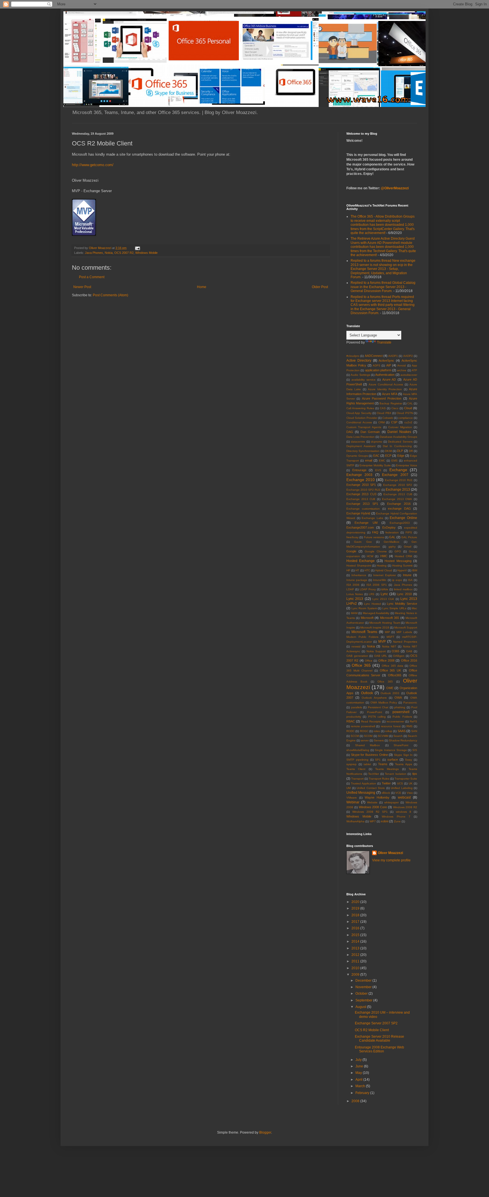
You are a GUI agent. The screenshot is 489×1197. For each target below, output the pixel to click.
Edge (400, 455)
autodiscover (408, 374)
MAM (354, 613)
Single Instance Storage (391, 750)
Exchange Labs (372, 518)
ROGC (364, 731)
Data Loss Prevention (360, 436)
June (359, 1066)
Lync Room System (364, 608)
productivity (353, 716)
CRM (381, 422)
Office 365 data (392, 665)
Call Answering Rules (360, 408)
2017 (355, 922)
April (359, 1080)
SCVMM (383, 735)
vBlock (385, 792)
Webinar (352, 802)
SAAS (402, 731)
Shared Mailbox (367, 745)
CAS (383, 408)
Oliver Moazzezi (390, 853)
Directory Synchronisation (362, 450)
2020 (355, 902)
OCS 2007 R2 (124, 252)
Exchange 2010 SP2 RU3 (363, 489)
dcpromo (376, 441)
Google (351, 551)
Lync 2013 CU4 (383, 598)
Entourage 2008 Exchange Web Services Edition (379, 1049)
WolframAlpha (355, 821)
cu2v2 (408, 422)
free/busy (352, 537)
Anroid (401, 365)
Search (398, 735)
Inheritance (358, 575)
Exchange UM (366, 522)
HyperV (402, 570)
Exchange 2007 (395, 475)
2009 (355, 975)
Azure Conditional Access (386, 384)
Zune (397, 821)
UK (411, 783)
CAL (410, 403)
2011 (355, 961)
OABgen (398, 655)
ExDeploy (389, 527)
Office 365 (361, 665)
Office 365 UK (390, 670)
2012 (355, 955)
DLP (400, 450)
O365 (395, 651)
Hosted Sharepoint (358, 565)
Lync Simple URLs (394, 608)
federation (392, 532)
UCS (400, 783)
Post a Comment (91, 277)
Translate (384, 342)
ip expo (397, 580)
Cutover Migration (400, 427)
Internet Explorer (384, 575)
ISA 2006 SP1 (376, 584)
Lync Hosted (372, 603)
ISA (410, 580)
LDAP (350, 589)
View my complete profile (391, 860)
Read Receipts (371, 721)
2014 (355, 941)
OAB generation (357, 655)
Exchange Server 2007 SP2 (376, 1023)
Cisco (394, 408)
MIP (387, 632)
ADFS (376, 365)
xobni (384, 821)
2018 (355, 915)
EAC (376, 455)
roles (377, 731)
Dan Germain (370, 432)
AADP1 (393, 355)
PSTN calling (377, 716)
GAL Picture (409, 537)
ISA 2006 (352, 584)
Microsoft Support (405, 627)
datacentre (358, 441)
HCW (370, 556)
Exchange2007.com (360, 527)
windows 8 (403, 811)
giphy (392, 546)
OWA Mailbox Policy (383, 702)
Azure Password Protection (382, 398)
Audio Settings (360, 374)
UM (348, 788)
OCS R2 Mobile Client (372, 1030)
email (368, 460)
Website (372, 802)
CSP (394, 422)
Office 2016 (409, 660)
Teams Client (355, 769)
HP (348, 570)
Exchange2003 (400, 522)
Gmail (407, 546)
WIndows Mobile (146, 252)
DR (411, 450)
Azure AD (389, 379)
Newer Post (82, 287)
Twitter (386, 783)
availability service (363, 379)
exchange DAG (399, 508)
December (363, 981)
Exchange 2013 (398, 490)
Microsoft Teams (364, 632)
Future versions (374, 537)
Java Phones (94, 252)
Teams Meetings (387, 769)
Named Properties (405, 641)
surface (392, 759)
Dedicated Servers (400, 441)
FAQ (375, 532)
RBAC (350, 721)
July (359, 1060)
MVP (382, 641)
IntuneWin (379, 580)
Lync (384, 594)
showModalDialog (357, 750)
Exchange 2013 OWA (397, 499)
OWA (398, 697)
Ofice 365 (385, 681)
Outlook (367, 693)
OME (389, 688)
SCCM (355, 735)
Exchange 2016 (398, 503)
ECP (388, 455)
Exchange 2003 (359, 475)
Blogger (265, 1132)
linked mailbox (403, 589)
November (363, 987)
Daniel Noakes (399, 432)
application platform (378, 370)
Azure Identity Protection (385, 389)
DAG (349, 432)
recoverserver (395, 721)
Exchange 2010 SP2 (397, 484)
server (365, 740)
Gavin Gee (363, 541)
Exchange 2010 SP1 (361, 484)
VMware (351, 797)
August (361, 1007)
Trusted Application (363, 783)
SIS (414, 750)
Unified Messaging (360, 793)
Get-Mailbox (391, 541)
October (361, 994)
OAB (409, 651)
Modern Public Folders (362, 636)
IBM (414, 570)
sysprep (351, 764)
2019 (355, 908)
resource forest (391, 726)
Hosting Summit (402, 565)
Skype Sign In (403, 754)
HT (357, 570)
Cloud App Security (359, 413)
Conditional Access (359, 422)
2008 (355, 1101)
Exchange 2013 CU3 (361, 494)
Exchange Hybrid (358, 513)
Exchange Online (403, 518)
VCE (398, 792)
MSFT (390, 636)
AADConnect (374, 355)
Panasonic (410, 702)
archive (401, 370)
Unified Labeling (402, 788)
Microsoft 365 (389, 617)
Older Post (320, 287)
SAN (414, 731)
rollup (388, 731)
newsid (356, 646)
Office (368, 660)
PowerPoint (374, 712)
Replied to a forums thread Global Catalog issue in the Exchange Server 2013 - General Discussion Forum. (383, 287)
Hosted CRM (403, 556)
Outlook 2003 (390, 693)
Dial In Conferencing (397, 446)
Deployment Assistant (361, 446)
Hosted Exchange (360, 561)
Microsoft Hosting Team (384, 622)
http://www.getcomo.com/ (92, 165)
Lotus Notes (354, 594)
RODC (350, 731)
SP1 (378, 759)
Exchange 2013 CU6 (397, 494)
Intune (407, 575)
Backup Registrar (390, 403)
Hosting (382, 565)
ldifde (384, 589)
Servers (379, 740)
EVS (378, 470)
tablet (367, 764)
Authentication (384, 374)
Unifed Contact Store (371, 788)
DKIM (388, 450)
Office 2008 (386, 660)
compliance (405, 417)
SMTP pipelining (357, 759)
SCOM (368, 735)
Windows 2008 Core (373, 807)
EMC (382, 460)
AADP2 (408, 355)
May (359, 1073)
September (364, 1000)
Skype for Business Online (369, 754)
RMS (409, 726)
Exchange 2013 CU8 (360, 499)
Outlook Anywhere (374, 697)
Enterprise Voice (406, 465)
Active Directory (358, 360)
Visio (410, 792)
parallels (356, 707)
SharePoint (401, 745)
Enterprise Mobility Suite (375, 465)
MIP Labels (404, 632)
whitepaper (391, 802)
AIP (388, 365)
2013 (355, 948)
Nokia (109, 252)
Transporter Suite (405, 778)
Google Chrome (376, 551)
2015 (355, 935)
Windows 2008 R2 (405, 807)
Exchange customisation (363, 508)
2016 (355, 928)
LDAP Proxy (368, 589)
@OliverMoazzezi (395, 188)
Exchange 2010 (360, 479)
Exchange (398, 469)
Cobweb (387, 417)
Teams (382, 764)
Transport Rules (379, 778)
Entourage (359, 470)
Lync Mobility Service (402, 603)
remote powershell (363, 726)
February (362, 1093)
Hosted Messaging (398, 561)
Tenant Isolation (395, 773)
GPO (397, 551)
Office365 (394, 675)
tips (414, 773)
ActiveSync (386, 360)
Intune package (356, 580)
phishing (399, 707)
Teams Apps (403, 764)
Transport (357, 778)
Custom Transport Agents (363, 427)
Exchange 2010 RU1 (399, 480)
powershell (401, 712)
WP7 (373, 821)
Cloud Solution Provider (361, 417)
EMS (394, 460)
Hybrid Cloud (383, 570)
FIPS (409, 532)
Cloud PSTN (404, 413)
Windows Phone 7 (396, 816)
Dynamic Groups (357, 455)
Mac (414, 608)
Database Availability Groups (398, 436)
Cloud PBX (384, 413)
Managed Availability (376, 613)
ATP (414, 370)
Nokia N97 (389, 646)
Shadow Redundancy (403, 740)
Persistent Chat (378, 707)
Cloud (408, 408)
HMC (383, 556)
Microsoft (367, 617)
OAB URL (380, 655)
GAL (392, 537)
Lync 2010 (404, 594)
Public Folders (402, 716)
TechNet (373, 773)
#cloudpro (352, 355)
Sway (408, 759)
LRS (371, 594)
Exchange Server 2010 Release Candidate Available (379, 1038)
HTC (367, 570)
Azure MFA (389, 394)
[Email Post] (137, 248)
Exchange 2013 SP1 (362, 503)
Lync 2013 (354, 599)
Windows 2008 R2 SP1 (370, 811)
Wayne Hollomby (377, 797)
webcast (404, 797)
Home (201, 287)
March (360, 1086)
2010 (355, 968)
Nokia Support (376, 651)
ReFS (413, 721)
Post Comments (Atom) (110, 295)
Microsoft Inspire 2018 (374, 627)
